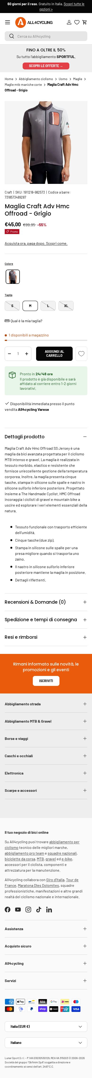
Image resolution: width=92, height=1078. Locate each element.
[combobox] (46, 36)
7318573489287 (15, 197)
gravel (51, 858)
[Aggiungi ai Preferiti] (81, 354)
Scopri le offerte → (46, 66)
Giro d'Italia (55, 879)
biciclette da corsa (20, 858)
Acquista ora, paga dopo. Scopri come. (36, 243)
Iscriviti (46, 681)
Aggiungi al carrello (54, 353)
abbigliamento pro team (24, 853)
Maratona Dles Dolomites (38, 885)
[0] (77, 22)
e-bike (67, 858)
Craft (8, 192)
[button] (85, 22)
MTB (40, 858)
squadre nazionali (62, 853)
